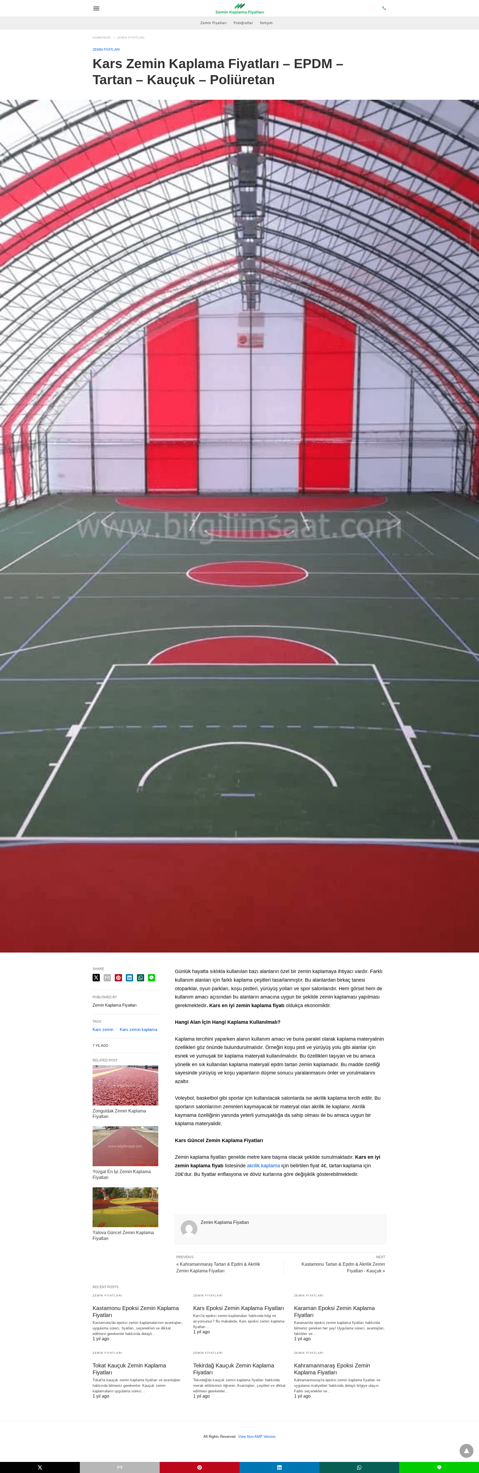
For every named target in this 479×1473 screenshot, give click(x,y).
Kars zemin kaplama (138, 1029)
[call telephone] (384, 8)
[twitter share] (96, 977)
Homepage (102, 37)
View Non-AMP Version (257, 1436)
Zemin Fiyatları (213, 23)
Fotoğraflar (243, 23)
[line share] (151, 977)
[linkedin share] (129, 977)
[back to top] (466, 1451)
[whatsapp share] (140, 977)
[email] (120, 1467)
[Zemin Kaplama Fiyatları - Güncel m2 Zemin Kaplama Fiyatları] (240, 8)
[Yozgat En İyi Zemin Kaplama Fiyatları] (125, 1146)
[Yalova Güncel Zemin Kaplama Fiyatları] (125, 1207)
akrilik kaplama (263, 1165)
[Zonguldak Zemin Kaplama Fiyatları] (125, 1085)
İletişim (266, 23)
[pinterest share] (118, 977)
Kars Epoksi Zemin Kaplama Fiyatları (238, 1308)
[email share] (107, 977)
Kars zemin (103, 1029)
